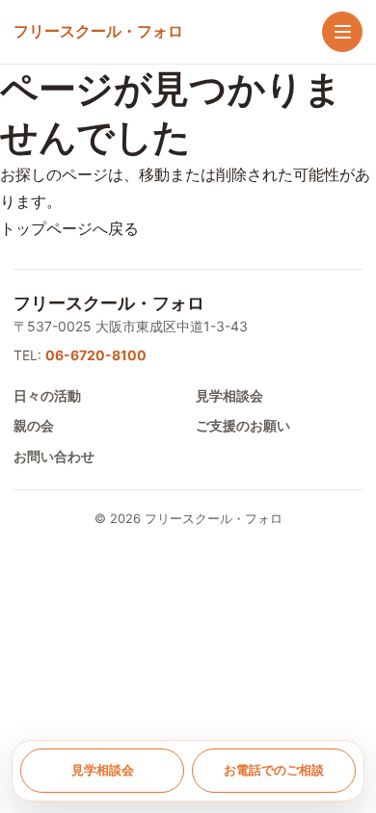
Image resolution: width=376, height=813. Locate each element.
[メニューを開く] (342, 32)
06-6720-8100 (96, 355)
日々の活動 (47, 395)
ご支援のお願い (243, 425)
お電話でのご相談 (274, 769)
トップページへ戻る (69, 228)
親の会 (33, 425)
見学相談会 (229, 395)
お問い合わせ (53, 456)
